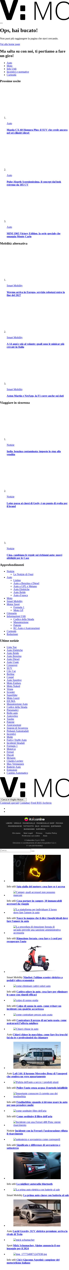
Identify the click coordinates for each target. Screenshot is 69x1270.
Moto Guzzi (13, 698)
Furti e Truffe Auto (17, 740)
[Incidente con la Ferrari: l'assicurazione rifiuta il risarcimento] (38, 1124)
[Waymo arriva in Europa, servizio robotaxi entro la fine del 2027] (38, 264)
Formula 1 (18, 607)
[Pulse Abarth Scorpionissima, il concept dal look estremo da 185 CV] (38, 154)
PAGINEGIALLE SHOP (45, 823)
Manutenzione (20, 622)
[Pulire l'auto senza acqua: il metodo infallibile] (38, 1082)
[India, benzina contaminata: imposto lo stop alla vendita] (38, 424)
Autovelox (12, 716)
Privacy (39, 833)
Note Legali (28, 833)
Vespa (10, 689)
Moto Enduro (14, 683)
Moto (9, 65)
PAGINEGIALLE (29, 823)
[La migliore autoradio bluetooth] (38, 1166)
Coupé (10, 677)
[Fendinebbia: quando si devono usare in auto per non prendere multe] (38, 1095)
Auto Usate (13, 662)
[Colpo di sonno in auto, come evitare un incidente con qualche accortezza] (38, 1000)
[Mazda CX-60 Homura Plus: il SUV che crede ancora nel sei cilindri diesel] (38, 102)
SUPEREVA (40, 829)
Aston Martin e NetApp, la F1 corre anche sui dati (35, 395)
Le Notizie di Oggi (23, 574)
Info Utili (11, 68)
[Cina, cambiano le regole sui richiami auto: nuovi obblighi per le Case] (38, 527)
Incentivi (11, 734)
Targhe (10, 719)
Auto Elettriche (21, 589)
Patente (17, 625)
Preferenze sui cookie (31, 836)
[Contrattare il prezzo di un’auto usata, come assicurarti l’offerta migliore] (38, 1014)
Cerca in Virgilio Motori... (13, 799)
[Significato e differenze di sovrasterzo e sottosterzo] (38, 1139)
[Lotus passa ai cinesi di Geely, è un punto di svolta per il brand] (38, 476)
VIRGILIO (17, 823)
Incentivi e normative (18, 71)
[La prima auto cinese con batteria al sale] (38, 1189)
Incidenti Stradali (16, 743)
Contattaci (25, 802)
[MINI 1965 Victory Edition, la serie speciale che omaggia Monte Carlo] (38, 206)
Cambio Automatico (17, 772)
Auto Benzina (14, 656)
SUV (9, 668)
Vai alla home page (10, 44)
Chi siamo (16, 833)
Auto (9, 62)
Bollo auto (12, 713)
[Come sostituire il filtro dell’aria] (38, 1110)
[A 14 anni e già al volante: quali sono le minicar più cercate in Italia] (38, 316)
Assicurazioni (14, 725)
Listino (17, 580)
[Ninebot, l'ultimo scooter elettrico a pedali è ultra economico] (38, 959)
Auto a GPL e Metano (25, 586)
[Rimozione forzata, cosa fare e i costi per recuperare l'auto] (38, 929)
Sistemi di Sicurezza (17, 728)
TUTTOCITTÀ (28, 826)
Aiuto (45, 836)
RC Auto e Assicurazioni (26, 628)
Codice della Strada (23, 619)
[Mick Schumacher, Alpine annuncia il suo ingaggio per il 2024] (38, 1239)
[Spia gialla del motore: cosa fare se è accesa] (38, 868)
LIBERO (9, 823)
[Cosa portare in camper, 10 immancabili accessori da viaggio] (38, 894)
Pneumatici (12, 710)
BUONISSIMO (29, 829)
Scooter (11, 692)
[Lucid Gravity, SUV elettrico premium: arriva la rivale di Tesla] (38, 1213)
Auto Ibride (19, 592)
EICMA (11, 701)
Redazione (12, 634)
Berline (10, 674)
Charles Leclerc (15, 761)
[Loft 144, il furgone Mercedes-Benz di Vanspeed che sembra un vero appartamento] (38, 1055)
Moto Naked (13, 686)
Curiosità (11, 74)
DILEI (37, 826)
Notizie (10, 444)
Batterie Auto (14, 766)
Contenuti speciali (9, 802)
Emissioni (12, 769)
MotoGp (11, 749)
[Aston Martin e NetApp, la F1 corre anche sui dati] (38, 368)
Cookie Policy (51, 833)
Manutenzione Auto (17, 704)
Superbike (12, 695)
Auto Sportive (14, 680)
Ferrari (10, 752)
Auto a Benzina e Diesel (26, 583)
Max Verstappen (15, 763)
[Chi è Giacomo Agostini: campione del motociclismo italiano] (38, 1254)
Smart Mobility (15, 285)
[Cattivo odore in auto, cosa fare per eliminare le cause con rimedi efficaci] (38, 986)
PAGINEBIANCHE (15, 826)
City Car (11, 671)
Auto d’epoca (20, 595)
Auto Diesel (13, 659)
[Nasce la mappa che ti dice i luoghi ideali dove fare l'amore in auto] (38, 911)
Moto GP (18, 610)
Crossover (12, 665)
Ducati (10, 755)
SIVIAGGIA (45, 826)
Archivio (47, 802)
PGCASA (59, 823)
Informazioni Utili (16, 616)
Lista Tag (12, 647)
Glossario (12, 613)
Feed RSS (36, 802)
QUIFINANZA (56, 826)
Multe (10, 737)
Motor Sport (13, 604)
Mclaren (11, 758)
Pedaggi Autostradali (18, 731)
